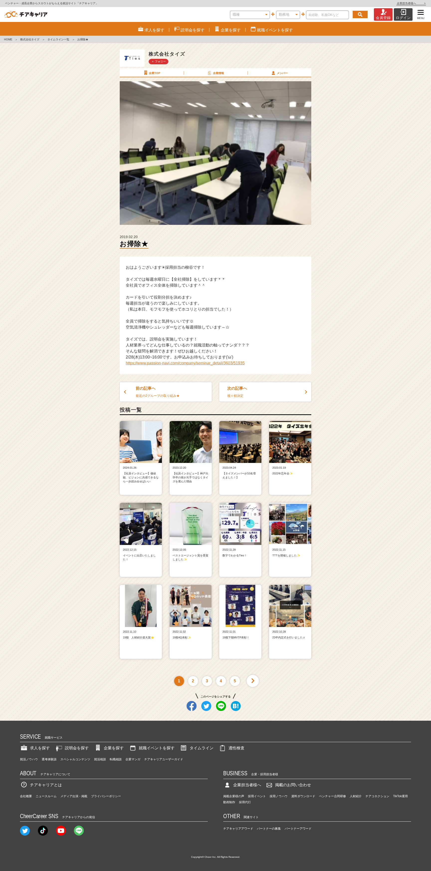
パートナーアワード (298, 828)
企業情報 (218, 73)
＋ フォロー (158, 61)
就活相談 (100, 759)
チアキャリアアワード (238, 828)
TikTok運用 (400, 796)
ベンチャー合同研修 (332, 796)
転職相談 (116, 759)
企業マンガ (132, 759)
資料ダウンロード (303, 796)
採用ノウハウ (279, 796)
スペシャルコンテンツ (75, 759)
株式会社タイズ (29, 39)
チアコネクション (377, 796)
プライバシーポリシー (106, 796)
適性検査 (236, 748)
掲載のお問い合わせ (293, 785)
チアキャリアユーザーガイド (163, 759)
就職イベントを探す (157, 748)
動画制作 (229, 802)
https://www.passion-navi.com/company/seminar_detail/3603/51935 (185, 363)
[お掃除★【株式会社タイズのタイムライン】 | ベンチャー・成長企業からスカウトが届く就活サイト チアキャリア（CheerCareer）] (26, 14)
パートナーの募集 (269, 828)
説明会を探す (77, 748)
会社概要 (26, 796)
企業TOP (154, 73)
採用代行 (245, 802)
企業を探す (114, 748)
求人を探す (40, 748)
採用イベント (257, 796)
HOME (8, 39)
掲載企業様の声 (233, 796)
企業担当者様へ (411, 3)
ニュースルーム (46, 796)
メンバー (282, 73)
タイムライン (202, 748)
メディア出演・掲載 (73, 796)
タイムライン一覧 (58, 39)
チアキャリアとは (46, 785)
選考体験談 (49, 759)
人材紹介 (356, 796)
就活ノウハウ (29, 759)
